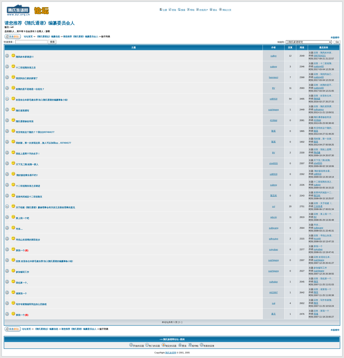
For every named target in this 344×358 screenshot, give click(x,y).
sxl (273, 206)
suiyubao (273, 249)
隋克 (316, 281)
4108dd (273, 120)
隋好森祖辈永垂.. (322, 171)
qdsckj (273, 217)
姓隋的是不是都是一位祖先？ (30, 89)
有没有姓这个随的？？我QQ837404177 (35, 132)
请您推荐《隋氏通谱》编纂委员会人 (40, 23)
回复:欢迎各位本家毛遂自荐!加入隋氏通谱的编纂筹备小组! (44, 261)
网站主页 (227, 10)
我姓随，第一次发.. (323, 138)
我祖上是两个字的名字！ (28, 153)
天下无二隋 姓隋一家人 (27, 164)
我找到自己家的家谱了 (27, 78)
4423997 (273, 292)
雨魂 (316, 314)
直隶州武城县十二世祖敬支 (29, 196)
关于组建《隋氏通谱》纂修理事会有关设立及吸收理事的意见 (45, 207)
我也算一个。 (22, 282)
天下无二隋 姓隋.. (322, 160)
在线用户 (203, 10)
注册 (165, 10)
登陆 (174, 10)
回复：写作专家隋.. (323, 300)
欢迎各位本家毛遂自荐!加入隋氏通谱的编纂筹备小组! (42, 100)
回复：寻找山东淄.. (323, 235)
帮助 (192, 10)
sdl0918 (273, 99)
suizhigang (273, 109)
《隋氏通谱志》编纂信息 (48, 36)
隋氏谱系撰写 (22, 110)
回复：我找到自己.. (323, 74)
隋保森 (317, 98)
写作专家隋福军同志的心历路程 (31, 304)
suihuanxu (319, 109)
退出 (215, 10)
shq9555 (273, 163)
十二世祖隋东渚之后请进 (28, 186)
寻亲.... (19, 229)
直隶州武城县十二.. (323, 192)
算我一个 (22, 250)
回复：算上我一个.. (323, 214)
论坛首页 (28, 36)
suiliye (274, 56)
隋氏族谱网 (170, 352)
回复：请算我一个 (322, 289)
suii (273, 303)
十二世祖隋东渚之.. (323, 181)
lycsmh (317, 238)
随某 (273, 131)
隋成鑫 (317, 152)
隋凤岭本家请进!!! (25, 57)
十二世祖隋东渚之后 (26, 67)
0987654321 (320, 55)
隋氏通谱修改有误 (24, 121)
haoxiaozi (273, 77)
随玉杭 (273, 195)
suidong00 (319, 66)
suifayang (273, 228)
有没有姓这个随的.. (323, 128)
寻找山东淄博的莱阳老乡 (28, 239)
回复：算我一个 (321, 311)
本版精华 (335, 37)
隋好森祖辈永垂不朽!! (27, 175)
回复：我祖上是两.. (323, 149)
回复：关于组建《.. (323, 203)
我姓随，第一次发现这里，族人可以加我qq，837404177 (43, 143)
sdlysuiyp (273, 238)
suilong (273, 66)
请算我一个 (21, 293)
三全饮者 (318, 206)
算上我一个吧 (22, 218)
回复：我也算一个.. (323, 278)
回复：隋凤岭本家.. (323, 52)
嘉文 (273, 314)
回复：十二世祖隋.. (323, 63)
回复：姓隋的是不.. (323, 85)
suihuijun (273, 282)
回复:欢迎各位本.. (322, 257)
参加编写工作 (22, 272)
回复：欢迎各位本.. (323, 95)
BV (273, 88)
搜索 (183, 10)
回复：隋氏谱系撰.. (323, 106)
